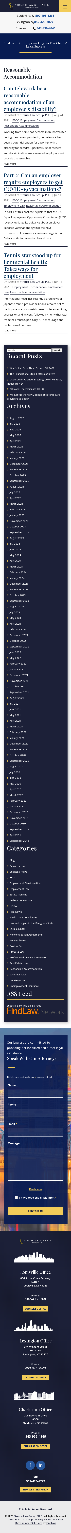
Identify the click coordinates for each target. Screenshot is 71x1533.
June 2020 (15, 777)
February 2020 (18, 800)
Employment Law (14, 205)
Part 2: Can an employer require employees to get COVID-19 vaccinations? (33, 182)
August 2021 (17, 697)
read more (10, 164)
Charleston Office (35, 1409)
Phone (12, 1104)
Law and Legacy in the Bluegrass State (31, 923)
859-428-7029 (43, 22)
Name (12, 1085)
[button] (65, 7)
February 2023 (18, 629)
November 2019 (19, 817)
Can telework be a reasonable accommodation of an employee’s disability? (30, 98)
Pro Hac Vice (17, 946)
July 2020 (15, 772)
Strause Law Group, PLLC (35, 115)
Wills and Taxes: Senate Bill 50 (27, 389)
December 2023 (19, 583)
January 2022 (17, 669)
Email (12, 1124)
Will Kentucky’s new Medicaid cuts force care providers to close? (33, 396)
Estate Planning (18, 894)
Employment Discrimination (37, 120)
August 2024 (17, 538)
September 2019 (19, 829)
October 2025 (18, 475)
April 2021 (15, 720)
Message (14, 1143)
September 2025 (19, 480)
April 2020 (15, 789)
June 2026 (15, 429)
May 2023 (15, 617)
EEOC (15, 120)
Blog (12, 860)
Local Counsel (17, 928)
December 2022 (19, 635)
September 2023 (19, 600)
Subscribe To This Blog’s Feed (24, 1005)
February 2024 (18, 572)
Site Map (27, 1519)
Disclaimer (35, 1189)
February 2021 (18, 732)
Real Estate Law (19, 963)
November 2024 (19, 520)
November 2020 (19, 749)
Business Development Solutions (39, 1521)
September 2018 (19, 840)
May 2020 (15, 783)
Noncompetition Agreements (26, 934)
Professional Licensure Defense (28, 957)
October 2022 (18, 640)
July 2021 (15, 703)
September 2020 (19, 760)
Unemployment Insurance (24, 986)
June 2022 (15, 652)
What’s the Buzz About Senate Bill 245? (32, 368)
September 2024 (19, 532)
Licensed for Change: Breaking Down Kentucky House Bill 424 (34, 381)
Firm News (16, 911)
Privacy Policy (43, 1519)
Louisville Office (35, 1272)
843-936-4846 (45, 28)
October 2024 (18, 526)
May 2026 (15, 435)
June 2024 (15, 549)
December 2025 (19, 463)
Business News (18, 871)
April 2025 (15, 498)
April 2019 (15, 835)
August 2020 (17, 766)
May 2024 (15, 555)
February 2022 (18, 663)
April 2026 (15, 441)
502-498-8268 (44, 16)
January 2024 (17, 578)
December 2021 (19, 675)
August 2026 (17, 418)
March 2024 (16, 566)
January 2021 (17, 738)
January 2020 (17, 806)
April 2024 (15, 560)
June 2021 (15, 709)
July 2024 (15, 543)
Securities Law (18, 974)
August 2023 (17, 606)
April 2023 (15, 623)
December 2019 (19, 812)
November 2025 (19, 469)
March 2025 (16, 503)
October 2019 (18, 823)
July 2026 (15, 423)
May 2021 (15, 715)
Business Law (17, 866)
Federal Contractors (21, 900)
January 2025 (17, 515)
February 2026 (18, 452)
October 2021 (18, 686)
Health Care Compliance (23, 917)
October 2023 (18, 595)
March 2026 (16, 446)
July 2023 (15, 612)
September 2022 (19, 646)
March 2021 (16, 726)
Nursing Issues (18, 940)
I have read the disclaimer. (38, 1197)
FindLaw (51, 1523)
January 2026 (17, 458)
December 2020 (19, 743)
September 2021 (19, 692)
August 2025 (17, 486)
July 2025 (15, 492)
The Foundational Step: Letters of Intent (32, 373)
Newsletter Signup (35, 1489)
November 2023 (19, 589)
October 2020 (18, 755)
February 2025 (18, 509)
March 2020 (16, 795)
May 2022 (15, 658)
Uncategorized (18, 980)
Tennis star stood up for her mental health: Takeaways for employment (32, 265)
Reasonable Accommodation (21, 125)
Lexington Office (35, 1341)
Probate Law (17, 951)
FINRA (13, 906)
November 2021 (19, 680)
